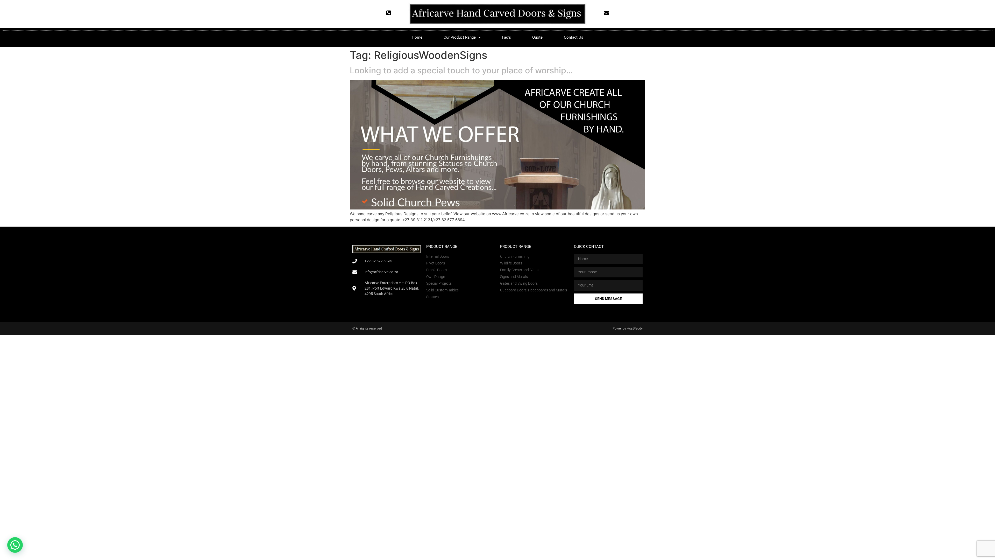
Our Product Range (460, 37)
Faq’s (506, 37)
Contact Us (573, 37)
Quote (537, 37)
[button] (15, 545)
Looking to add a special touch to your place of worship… (461, 70)
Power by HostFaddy (628, 328)
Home (417, 37)
